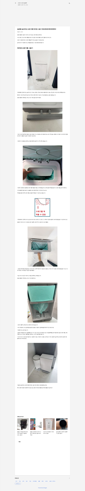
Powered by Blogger (42, 487)
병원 (42, 481)
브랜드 (46, 481)
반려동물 (35, 481)
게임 (20, 481)
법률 (39, 481)
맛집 (30, 481)
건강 (16, 481)
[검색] (69, 3)
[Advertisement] (42, 16)
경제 (23, 481)
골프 (27, 481)
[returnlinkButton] (15, 3)
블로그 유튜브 (52, 481)
